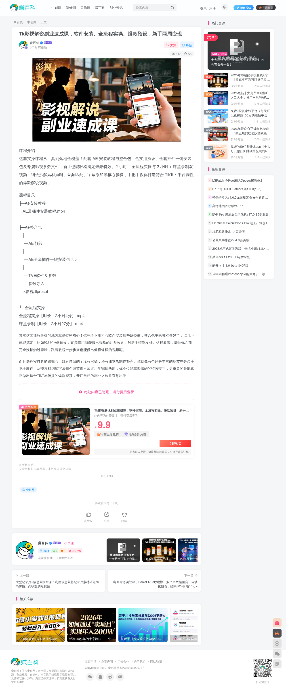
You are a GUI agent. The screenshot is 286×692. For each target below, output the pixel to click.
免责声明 (107, 661)
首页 (19, 22)
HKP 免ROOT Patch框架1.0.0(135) (236, 188)
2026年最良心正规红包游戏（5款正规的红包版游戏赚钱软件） (250, 132)
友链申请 (91, 661)
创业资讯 (116, 7)
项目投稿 (245, 7)
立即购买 (175, 443)
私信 (189, 45)
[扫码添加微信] (277, 653)
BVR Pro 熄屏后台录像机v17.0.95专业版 (240, 213)
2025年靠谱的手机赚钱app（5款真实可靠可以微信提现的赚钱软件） (250, 78)
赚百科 (100, 7)
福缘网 (71, 7)
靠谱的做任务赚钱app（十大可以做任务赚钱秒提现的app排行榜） (250, 149)
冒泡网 (85, 7)
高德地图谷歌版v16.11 (228, 205)
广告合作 (123, 661)
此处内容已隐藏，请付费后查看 (108, 391)
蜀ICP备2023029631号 (131, 667)
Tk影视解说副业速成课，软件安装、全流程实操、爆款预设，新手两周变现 (100, 33)
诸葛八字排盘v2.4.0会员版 (230, 239)
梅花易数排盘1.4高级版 (228, 230)
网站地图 (156, 661)
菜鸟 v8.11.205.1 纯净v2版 (231, 256)
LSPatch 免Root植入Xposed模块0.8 (237, 179)
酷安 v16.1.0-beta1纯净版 (230, 264)
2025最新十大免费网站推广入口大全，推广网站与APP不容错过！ (250, 96)
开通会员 (267, 7)
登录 (203, 8)
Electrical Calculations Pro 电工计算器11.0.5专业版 (248, 222)
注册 (212, 8)
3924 (46, 551)
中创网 (56, 7)
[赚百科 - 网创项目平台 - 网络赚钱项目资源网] (25, 662)
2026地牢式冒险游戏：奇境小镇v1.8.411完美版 (245, 247)
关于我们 (139, 661)
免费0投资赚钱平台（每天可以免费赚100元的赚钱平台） (250, 112)
